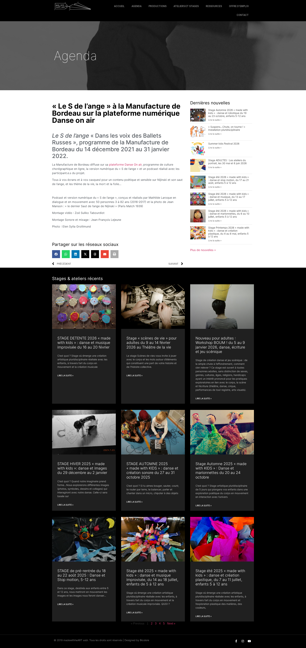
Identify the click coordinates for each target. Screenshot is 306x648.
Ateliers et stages (186, 6)
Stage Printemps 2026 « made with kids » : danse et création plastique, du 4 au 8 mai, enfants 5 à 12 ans (228, 232)
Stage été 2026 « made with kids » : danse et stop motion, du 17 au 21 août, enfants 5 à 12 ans (228, 180)
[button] (56, 254)
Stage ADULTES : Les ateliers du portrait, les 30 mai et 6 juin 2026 (227, 162)
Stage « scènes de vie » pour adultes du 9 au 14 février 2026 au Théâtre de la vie (151, 342)
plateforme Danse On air (125, 164)
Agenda (136, 6)
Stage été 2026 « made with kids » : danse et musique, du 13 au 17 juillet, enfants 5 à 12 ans (228, 196)
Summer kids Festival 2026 (223, 143)
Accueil (119, 6)
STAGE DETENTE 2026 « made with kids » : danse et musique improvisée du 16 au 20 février (83, 342)
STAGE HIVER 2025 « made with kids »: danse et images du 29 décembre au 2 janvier (82, 468)
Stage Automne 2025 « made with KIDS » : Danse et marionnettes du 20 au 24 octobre (221, 470)
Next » (171, 623)
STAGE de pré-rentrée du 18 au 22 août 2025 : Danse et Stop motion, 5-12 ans (81, 575)
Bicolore (144, 640)
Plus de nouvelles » (203, 250)
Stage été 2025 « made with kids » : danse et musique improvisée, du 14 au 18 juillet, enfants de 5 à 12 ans (152, 577)
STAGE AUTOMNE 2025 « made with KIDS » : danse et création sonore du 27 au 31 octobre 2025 (152, 470)
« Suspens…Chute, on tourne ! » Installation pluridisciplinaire (226, 128)
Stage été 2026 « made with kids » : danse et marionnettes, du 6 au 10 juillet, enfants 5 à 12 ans (228, 213)
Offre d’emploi (239, 6)
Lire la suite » (215, 120)
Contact (243, 15)
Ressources (214, 6)
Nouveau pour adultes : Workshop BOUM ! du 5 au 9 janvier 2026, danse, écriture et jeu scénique (220, 345)
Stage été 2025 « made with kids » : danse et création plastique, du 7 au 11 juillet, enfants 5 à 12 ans (220, 577)
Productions (157, 6)
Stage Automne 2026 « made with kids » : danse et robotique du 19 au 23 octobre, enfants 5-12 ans (228, 112)
